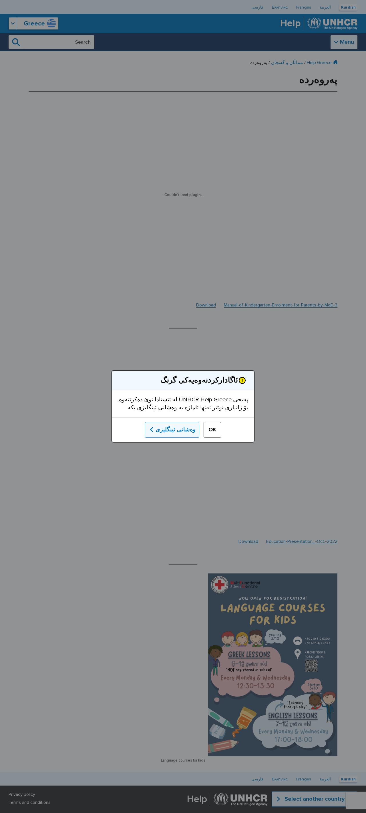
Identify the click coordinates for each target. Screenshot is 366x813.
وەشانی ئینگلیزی (176, 429)
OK (212, 429)
